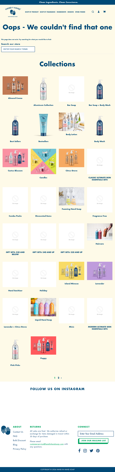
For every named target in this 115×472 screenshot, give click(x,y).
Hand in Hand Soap (66, 469)
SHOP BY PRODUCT (32, 12)
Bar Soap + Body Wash (100, 105)
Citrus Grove (71, 171)
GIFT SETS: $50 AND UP (71, 252)
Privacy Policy (19, 449)
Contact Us (18, 432)
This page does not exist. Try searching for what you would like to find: (26, 39)
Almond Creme (15, 98)
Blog (15, 445)
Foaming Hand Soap (71, 209)
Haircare (100, 244)
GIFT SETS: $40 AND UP (43, 252)
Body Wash (99, 141)
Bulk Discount (19, 440)
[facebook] (79, 451)
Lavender (99, 284)
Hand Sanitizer (15, 291)
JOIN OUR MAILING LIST (93, 441)
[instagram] (85, 451)
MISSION (70, 12)
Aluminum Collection (43, 105)
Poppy (43, 358)
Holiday (43, 291)
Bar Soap (71, 105)
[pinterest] (98, 451)
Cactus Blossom (15, 171)
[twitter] (91, 451)
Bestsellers (43, 141)
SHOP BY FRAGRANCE (47, 12)
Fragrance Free (100, 216)
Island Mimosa (72, 284)
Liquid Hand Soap (43, 320)
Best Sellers (15, 141)
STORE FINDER (80, 12)
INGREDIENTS (61, 12)
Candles (43, 178)
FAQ (15, 436)
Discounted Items (43, 216)
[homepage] (13, 12)
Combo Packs (15, 216)
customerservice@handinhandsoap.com (47, 444)
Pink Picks (15, 365)
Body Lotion (71, 134)
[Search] (93, 12)
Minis (71, 327)
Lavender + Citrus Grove (15, 327)
